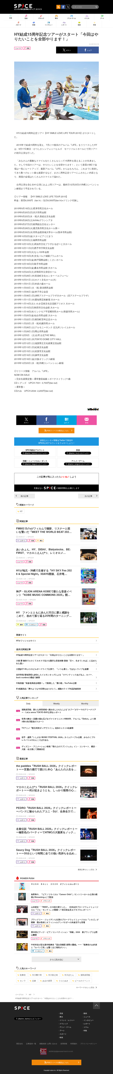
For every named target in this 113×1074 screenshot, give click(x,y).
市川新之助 (53, 974)
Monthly (84, 703)
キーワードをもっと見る (85, 987)
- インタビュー (88, 1020)
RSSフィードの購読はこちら (58, 430)
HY (21, 511)
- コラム (86, 1027)
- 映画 (61, 1037)
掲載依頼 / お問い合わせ (48, 1043)
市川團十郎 (37, 974)
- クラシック (63, 1023)
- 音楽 (61, 1013)
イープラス (19, 994)
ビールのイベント (82, 980)
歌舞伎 (23, 974)
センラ (23, 980)
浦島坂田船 (85, 974)
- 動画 (85, 1013)
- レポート (86, 1023)
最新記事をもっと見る (86, 869)
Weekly (56, 703)
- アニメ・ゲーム (65, 1027)
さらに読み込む (56, 959)
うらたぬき (63, 980)
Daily (28, 703)
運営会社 (19, 1043)
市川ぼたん (69, 974)
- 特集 (85, 1030)
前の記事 (24, 496)
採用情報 (63, 1043)
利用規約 (73, 1043)
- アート (62, 1030)
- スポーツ (62, 1034)
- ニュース (86, 1016)
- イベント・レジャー (67, 1020)
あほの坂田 (47, 980)
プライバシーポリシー (88, 1043)
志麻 (34, 980)
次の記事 (88, 496)
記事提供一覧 (31, 1043)
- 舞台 (61, 1016)
